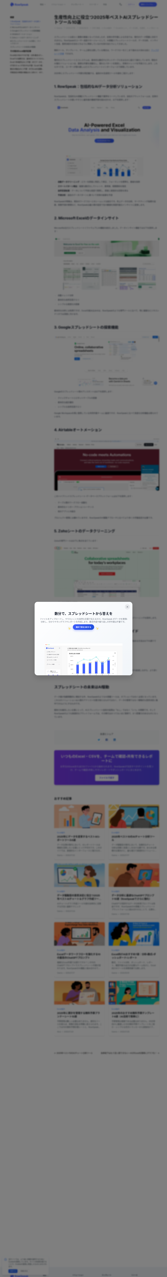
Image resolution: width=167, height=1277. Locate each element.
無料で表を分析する (83, 627)
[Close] (127, 606)
